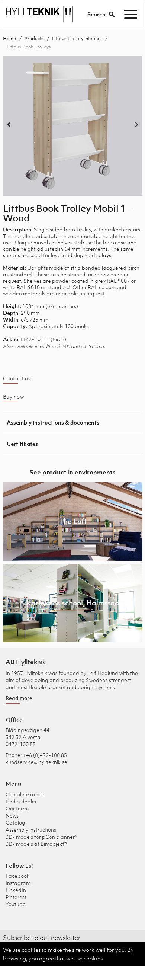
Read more (19, 697)
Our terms (17, 808)
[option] (72, 126)
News (12, 815)
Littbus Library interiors (77, 38)
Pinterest (16, 897)
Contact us (17, 378)
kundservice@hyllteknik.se (36, 761)
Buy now (13, 397)
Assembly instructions (31, 829)
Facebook (17, 875)
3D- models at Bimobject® (36, 843)
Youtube (16, 904)
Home (9, 38)
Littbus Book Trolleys (29, 47)
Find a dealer (21, 801)
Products (34, 38)
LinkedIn (16, 889)
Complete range (25, 794)
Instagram (18, 882)
